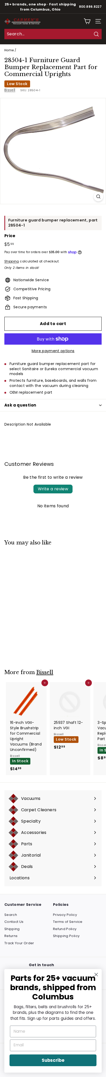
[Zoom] (98, 196)
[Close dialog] (96, 974)
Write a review (53, 489)
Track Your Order (19, 943)
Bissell (9, 90)
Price (9, 235)
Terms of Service (68, 921)
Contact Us (14, 921)
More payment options (53, 350)
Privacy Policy (65, 914)
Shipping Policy (66, 935)
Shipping (11, 261)
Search (10, 914)
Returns (10, 935)
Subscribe (53, 1060)
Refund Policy (65, 928)
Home (9, 50)
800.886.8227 (90, 7)
